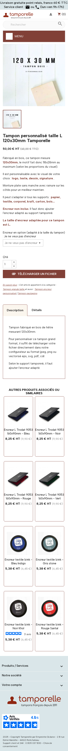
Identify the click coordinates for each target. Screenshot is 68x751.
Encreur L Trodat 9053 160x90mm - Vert (49, 496)
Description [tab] (15, 310)
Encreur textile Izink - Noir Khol (18, 626)
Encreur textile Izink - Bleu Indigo (18, 561)
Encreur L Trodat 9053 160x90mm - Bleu (18, 431)
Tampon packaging (27, 293)
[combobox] (34, 25)
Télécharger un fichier (34, 274)
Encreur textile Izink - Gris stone (49, 561)
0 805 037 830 (33, 743)
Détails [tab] (37, 310)
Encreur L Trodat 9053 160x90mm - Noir (49, 431)
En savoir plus (10, 285)
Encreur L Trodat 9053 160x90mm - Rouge (18, 496)
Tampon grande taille (14, 289)
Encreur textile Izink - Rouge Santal (49, 626)
